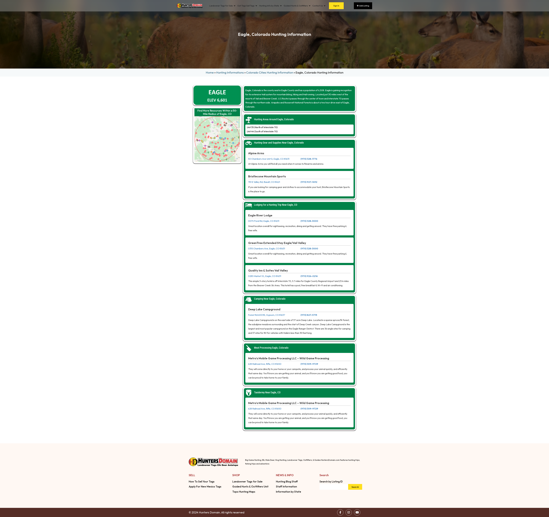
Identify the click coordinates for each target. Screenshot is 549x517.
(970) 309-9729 (309, 363)
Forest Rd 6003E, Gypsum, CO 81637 (266, 314)
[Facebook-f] (340, 512)
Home (210, 72)
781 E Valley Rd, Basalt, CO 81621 (264, 182)
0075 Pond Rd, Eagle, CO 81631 (263, 221)
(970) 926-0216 (309, 276)
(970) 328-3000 (309, 221)
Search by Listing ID (331, 481)
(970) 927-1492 (309, 182)
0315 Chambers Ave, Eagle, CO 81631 (266, 248)
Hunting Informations (230, 72)
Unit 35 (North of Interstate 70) (262, 127)
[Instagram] (349, 512)
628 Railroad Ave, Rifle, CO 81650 (264, 363)
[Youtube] (357, 512)
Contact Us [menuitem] (317, 5)
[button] (234, 5)
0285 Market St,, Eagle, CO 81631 (264, 276)
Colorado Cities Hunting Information (269, 72)
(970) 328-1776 (309, 158)
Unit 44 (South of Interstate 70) (262, 131)
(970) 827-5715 (309, 314)
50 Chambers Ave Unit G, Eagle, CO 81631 (268, 158)
